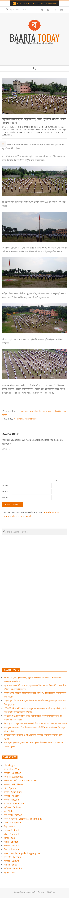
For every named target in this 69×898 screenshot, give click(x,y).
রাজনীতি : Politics (11, 845)
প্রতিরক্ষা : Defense (12, 807)
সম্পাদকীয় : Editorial (12, 856)
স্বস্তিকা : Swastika (13, 868)
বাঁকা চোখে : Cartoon (13, 814)
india (38, 132)
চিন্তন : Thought (11, 795)
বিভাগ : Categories (12, 822)
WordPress (51, 892)
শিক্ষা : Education (18, 129)
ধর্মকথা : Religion (11, 799)
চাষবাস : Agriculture (13, 791)
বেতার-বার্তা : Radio (12, 830)
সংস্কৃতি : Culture (11, 860)
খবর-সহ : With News (13, 784)
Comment (6, 450)
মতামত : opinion (11, 841)
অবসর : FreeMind (12, 768)
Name (5, 485)
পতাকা (47, 132)
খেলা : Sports (10, 788)
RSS (42, 132)
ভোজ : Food (9, 837)
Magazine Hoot (31, 892)
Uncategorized (52, 127)
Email (5, 491)
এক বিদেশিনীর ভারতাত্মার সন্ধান (25, 418)
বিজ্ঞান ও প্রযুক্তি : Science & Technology (23, 818)
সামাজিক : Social (16, 132)
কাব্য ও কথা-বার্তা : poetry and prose (20, 780)
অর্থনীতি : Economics (13, 776)
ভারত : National (11, 834)
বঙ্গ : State (8, 811)
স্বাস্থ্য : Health (10, 872)
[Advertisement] (34, 616)
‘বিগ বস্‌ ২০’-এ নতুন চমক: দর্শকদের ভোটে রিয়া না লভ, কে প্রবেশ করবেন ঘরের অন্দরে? (35, 723)
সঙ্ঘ (51, 132)
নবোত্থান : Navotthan (14, 803)
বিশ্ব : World (9, 826)
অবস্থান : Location (12, 772)
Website (5, 497)
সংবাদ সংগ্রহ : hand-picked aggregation (44, 129)
